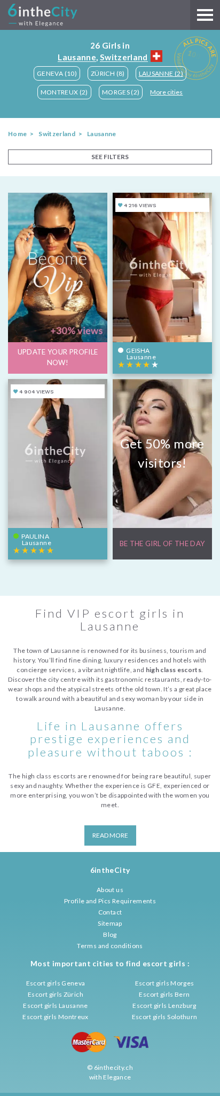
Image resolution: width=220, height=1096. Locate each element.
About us (110, 890)
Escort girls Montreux (55, 1017)
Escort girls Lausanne (55, 1006)
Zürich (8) (108, 73)
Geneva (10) (57, 73)
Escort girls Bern (164, 994)
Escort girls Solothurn (165, 1017)
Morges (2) (121, 92)
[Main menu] (205, 15)
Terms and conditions (110, 946)
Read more (110, 835)
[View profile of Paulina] (57, 469)
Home (17, 134)
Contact (110, 912)
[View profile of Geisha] (162, 283)
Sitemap (110, 923)
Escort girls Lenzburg (164, 1006)
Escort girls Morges (164, 983)
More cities (166, 92)
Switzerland (124, 57)
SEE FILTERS (110, 157)
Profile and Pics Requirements (110, 901)
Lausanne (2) (161, 73)
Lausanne (77, 57)
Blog (109, 935)
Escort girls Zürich (55, 994)
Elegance (117, 1077)
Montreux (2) (64, 92)
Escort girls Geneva (55, 983)
